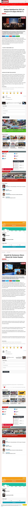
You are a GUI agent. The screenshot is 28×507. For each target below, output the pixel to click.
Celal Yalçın (23, 343)
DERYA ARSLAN (8, 193)
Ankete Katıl (14, 225)
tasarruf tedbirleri (12, 87)
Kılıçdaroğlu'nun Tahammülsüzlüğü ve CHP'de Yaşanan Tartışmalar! (15, 186)
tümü (24, 232)
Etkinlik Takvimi (3, 3)
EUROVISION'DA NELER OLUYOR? (10, 197)
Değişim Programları (9, 190)
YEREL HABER (8, 6)
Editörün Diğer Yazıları (8, 97)
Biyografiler (7, 3)
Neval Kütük (7, 189)
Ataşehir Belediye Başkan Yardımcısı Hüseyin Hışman (15, 343)
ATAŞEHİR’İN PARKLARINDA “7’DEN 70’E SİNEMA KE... (21, 397)
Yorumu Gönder (6, 117)
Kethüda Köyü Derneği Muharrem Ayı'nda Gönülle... (13, 397)
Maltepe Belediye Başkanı (21, 87)
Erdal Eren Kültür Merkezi (5, 343)
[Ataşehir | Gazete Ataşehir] (5, 1)
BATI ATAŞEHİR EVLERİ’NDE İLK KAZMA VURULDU (21, 148)
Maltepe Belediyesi (4, 87)
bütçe (8, 87)
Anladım (25, 504)
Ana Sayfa (4, 6)
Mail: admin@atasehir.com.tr (9, 99)
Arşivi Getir (14, 502)
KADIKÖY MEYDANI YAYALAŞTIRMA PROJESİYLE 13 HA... (5, 141)
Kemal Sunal (7, 235)
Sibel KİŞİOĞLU (8, 452)
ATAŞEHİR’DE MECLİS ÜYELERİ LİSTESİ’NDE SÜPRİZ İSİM (14, 194)
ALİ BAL (7, 185)
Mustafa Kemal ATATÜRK (9, 239)
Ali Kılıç (16, 87)
